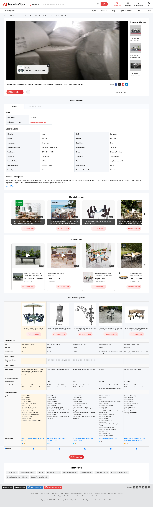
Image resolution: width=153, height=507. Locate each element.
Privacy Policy (108, 500)
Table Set (41, 472)
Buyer (103, 11)
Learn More (10, 186)
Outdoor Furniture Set (70, 472)
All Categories (9, 11)
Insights (120, 493)
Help (113, 11)
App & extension (125, 11)
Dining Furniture (12, 472)
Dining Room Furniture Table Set (17, 477)
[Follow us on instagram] (140, 487)
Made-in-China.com (67, 496)
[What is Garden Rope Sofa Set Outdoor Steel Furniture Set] (135, 33)
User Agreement (87, 500)
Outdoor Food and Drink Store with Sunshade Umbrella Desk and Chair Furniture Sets (34, 330)
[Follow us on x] (137, 487)
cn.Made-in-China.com (96, 496)
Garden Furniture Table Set (39, 477)
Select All (8, 448)
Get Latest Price (121, 92)
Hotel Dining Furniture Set (119, 472)
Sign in (149, 5)
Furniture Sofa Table (53, 472)
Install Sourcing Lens (54, 487)
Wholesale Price (88, 493)
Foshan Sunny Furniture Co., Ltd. (108, 438)
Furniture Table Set (102, 472)
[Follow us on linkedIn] (149, 487)
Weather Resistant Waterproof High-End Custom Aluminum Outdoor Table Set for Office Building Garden (110, 330)
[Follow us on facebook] (134, 487)
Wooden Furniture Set (27, 472)
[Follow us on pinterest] (146, 487)
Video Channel (14, 16)
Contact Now (16, 92)
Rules (149, 11)
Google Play (20, 487)
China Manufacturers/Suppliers (60, 493)
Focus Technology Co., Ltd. (62, 500)
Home (5, 16)
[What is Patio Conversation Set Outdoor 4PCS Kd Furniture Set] (135, 50)
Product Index (112, 493)
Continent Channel (100, 493)
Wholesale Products (76, 493)
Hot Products (34, 493)
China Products (44, 493)
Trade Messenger (35, 487)
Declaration (98, 500)
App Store (7, 487)
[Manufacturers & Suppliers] (13, 4)
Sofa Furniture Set (86, 472)
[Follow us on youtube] (143, 487)
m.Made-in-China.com (81, 496)
